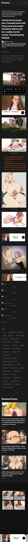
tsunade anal (14, 381)
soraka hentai (17, 377)
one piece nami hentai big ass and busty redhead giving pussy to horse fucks (15, 159)
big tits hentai (14, 338)
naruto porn (16, 371)
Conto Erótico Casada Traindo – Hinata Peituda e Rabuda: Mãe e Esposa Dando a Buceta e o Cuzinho (14, 448)
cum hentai (6, 345)
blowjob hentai (7, 342)
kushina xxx (6, 355)
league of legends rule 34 (10, 361)
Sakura (14, 374)
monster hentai (13, 368)
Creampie (23, 44)
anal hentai (11, 332)
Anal (8, 43)
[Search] (22, 2)
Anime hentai (13, 43)
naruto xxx (6, 374)
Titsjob (4, 47)
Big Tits (4, 44)
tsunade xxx (17, 384)
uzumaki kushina (7, 387)
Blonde (8, 44)
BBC (4, 335)
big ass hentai (20, 335)
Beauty (19, 43)
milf (19, 364)
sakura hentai (6, 377)
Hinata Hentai (17, 45)
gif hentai (15, 345)
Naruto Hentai (7, 371)
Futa (3, 45)
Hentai (11, 45)
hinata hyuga (17, 348)
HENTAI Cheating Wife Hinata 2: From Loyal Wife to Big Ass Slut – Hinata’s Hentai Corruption (13, 473)
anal (4, 332)
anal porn (20, 332)
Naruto (22, 368)
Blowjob (12, 44)
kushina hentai (16, 351)
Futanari (7, 45)
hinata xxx (6, 351)
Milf (23, 45)
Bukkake (18, 44)
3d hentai (4, 43)
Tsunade (5, 381)
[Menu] (25, 2)
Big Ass (24, 43)
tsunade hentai (7, 384)
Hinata (22, 345)
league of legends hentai (9, 358)
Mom (4, 368)
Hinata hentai (6, 348)
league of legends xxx (9, 364)
